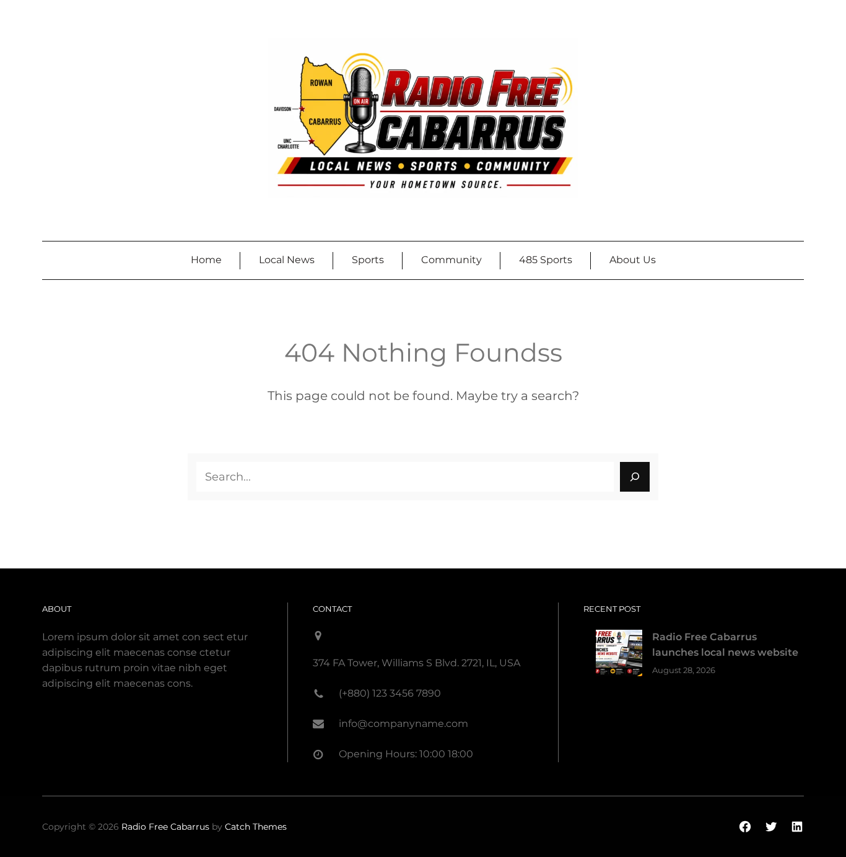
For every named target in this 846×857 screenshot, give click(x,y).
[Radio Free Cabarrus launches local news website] (619, 655)
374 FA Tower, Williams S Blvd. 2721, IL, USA (416, 663)
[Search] (635, 477)
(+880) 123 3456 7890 (390, 693)
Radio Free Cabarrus (165, 826)
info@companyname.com (403, 723)
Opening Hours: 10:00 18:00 (406, 754)
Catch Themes (256, 826)
